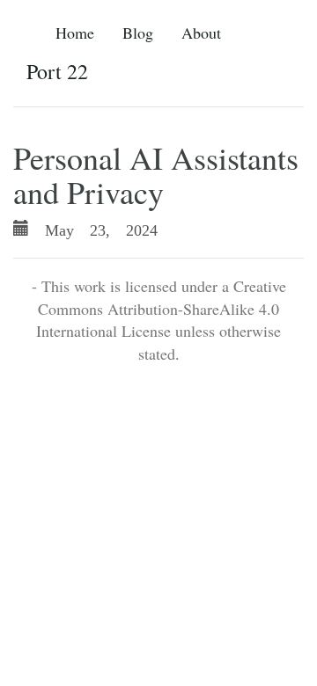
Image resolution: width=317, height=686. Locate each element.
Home (74, 32)
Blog (137, 32)
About (201, 32)
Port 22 (57, 71)
